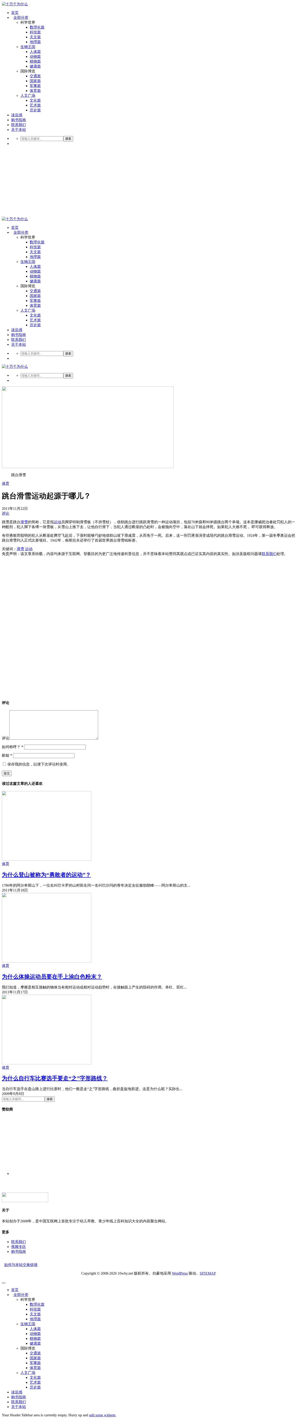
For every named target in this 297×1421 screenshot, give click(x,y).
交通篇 (35, 76)
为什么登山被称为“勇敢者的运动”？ (46, 875)
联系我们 (18, 125)
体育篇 (35, 91)
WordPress (180, 1273)
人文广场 (27, 95)
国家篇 (35, 81)
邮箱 (7, 755)
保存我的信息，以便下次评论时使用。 (39, 764)
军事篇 (35, 86)
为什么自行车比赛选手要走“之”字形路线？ (55, 1078)
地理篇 (35, 42)
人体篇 (35, 52)
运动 (57, 522)
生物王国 (27, 47)
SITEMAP (208, 1273)
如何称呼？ (12, 747)
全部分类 (20, 17)
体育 (5, 483)
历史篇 (35, 110)
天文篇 (35, 37)
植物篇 (35, 61)
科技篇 (35, 32)
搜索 (68, 138)
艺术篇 (35, 105)
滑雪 (24, 522)
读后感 (16, 115)
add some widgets (102, 1415)
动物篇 (35, 56)
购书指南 (18, 120)
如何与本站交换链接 (21, 1265)
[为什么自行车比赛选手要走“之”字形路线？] (46, 1063)
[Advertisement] (148, 181)
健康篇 (35, 66)
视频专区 (18, 1247)
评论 (5, 513)
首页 (15, 13)
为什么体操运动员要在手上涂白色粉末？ (52, 977)
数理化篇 (37, 27)
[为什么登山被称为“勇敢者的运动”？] (46, 859)
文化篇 (35, 100)
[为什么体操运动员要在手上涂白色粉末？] (46, 961)
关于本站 (18, 130)
